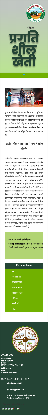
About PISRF (6, 358)
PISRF (14, 308)
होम (13, 271)
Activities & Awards (9, 372)
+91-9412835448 (14, 383)
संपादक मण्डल (17, 287)
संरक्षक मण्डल (17, 281)
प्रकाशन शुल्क (17, 292)
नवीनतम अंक (16, 276)
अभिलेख (15, 298)
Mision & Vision (7, 361)
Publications (6, 368)
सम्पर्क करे (15, 303)
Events (3, 370)
